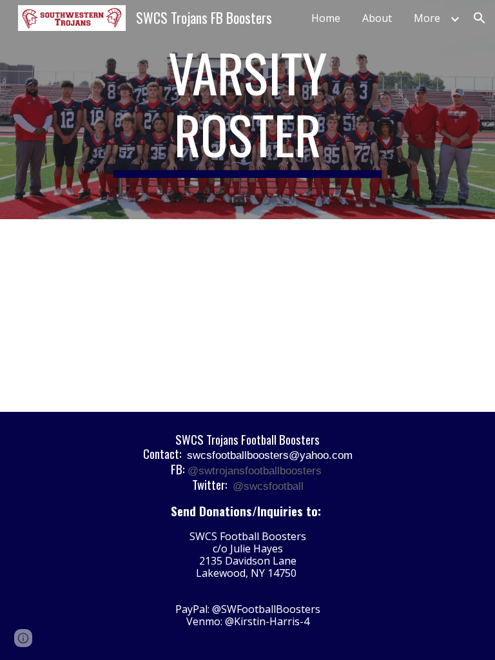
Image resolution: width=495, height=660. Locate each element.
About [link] (377, 18)
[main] (247, 109)
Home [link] (325, 18)
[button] (479, 18)
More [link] (427, 18)
